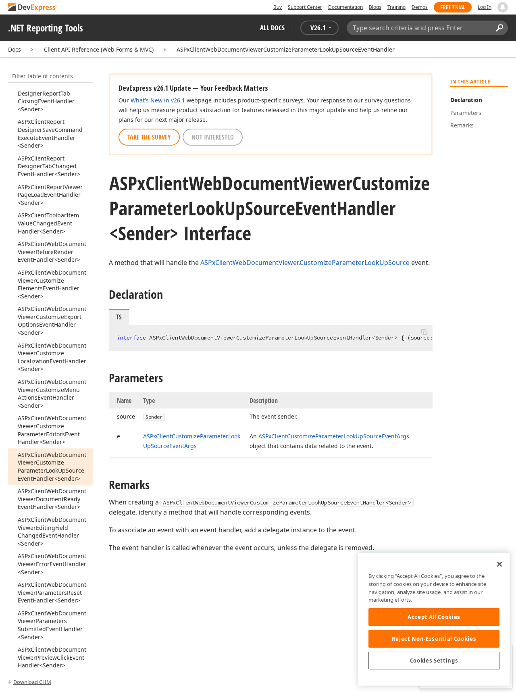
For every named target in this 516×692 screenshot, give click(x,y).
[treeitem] (46, 97)
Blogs (375, 7)
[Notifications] (502, 7)
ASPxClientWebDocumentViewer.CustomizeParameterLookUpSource (305, 262)
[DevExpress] (32, 8)
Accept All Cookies (434, 617)
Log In (484, 7)
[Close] (499, 564)
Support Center (305, 7)
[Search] (499, 28)
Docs (14, 49)
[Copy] (424, 332)
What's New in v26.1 (158, 100)
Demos (420, 7)
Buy (277, 7)
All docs (272, 27)
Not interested (212, 137)
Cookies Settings (434, 660)
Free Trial (452, 7)
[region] (434, 619)
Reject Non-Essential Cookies (434, 638)
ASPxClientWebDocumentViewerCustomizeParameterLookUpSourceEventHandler (286, 49)
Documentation (345, 7)
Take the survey (149, 137)
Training (396, 7)
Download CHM (32, 682)
